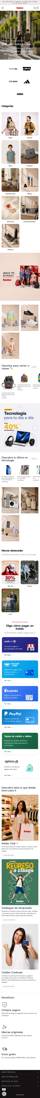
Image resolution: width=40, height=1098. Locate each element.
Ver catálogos (9, 920)
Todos (34, 367)
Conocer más (8, 855)
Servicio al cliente (11, 1086)
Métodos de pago (10, 1081)
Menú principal (9, 1072)
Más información (10, 1077)
